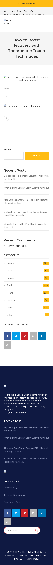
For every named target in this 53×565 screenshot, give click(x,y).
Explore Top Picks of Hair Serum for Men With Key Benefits (26, 177)
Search (7, 149)
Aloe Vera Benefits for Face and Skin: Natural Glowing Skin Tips (26, 201)
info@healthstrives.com (16, 412)
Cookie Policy (10, 487)
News (9, 307)
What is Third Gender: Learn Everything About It (26, 189)
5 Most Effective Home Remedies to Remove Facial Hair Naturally (25, 213)
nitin (6, 88)
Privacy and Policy (13, 502)
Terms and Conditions (14, 495)
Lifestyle (11, 300)
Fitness (10, 278)
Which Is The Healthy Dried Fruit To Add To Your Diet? (25, 225)
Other (10, 315)
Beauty (10, 263)
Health (10, 292)
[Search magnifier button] (37, 530)
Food (9, 285)
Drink (9, 270)
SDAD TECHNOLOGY (28, 559)
